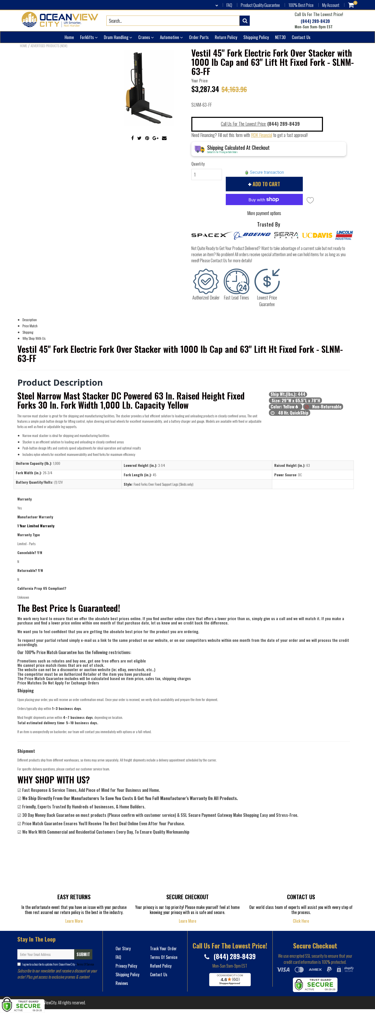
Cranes (144, 37)
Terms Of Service (85, 964)
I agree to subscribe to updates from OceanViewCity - (58, 964)
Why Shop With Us (33, 338)
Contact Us (301, 37)
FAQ (229, 5)
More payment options (264, 213)
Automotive (170, 37)
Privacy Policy (126, 966)
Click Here (301, 921)
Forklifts (87, 37)
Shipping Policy (256, 37)
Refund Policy (160, 966)
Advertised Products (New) (49, 45)
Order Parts (199, 37)
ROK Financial (261, 135)
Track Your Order (163, 948)
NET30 (280, 37)
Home (69, 37)
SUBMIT (83, 954)
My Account (330, 5)
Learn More (74, 921)
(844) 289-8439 (315, 21)
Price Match (30, 325)
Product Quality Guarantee (260, 5)
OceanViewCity (45, 1002)
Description (29, 319)
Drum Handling (116, 37)
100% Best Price (301, 5)
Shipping (27, 332)
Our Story (123, 948)
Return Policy (226, 37)
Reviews (122, 983)
